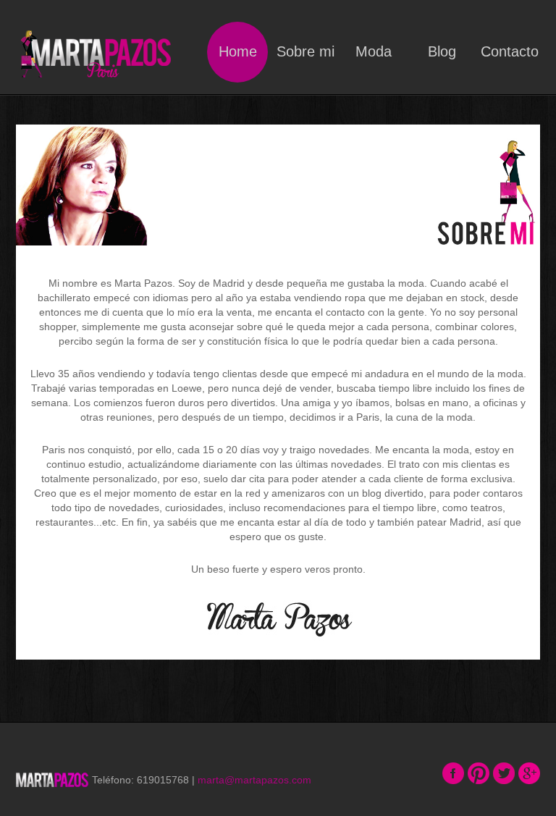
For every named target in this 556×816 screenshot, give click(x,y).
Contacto (510, 51)
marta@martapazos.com (254, 780)
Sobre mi (305, 51)
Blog (442, 51)
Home (238, 51)
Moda (373, 51)
